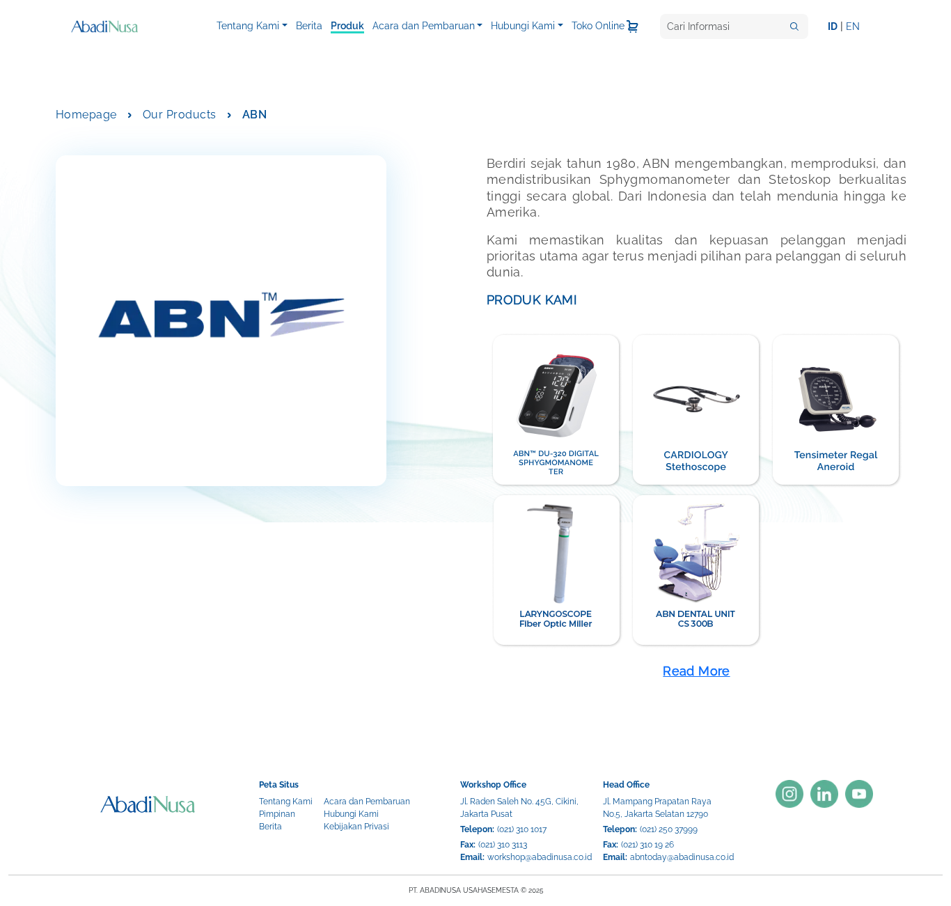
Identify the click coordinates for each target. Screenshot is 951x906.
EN (853, 26)
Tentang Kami (248, 25)
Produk (347, 25)
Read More (696, 671)
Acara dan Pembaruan (423, 25)
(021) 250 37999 (669, 829)
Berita (309, 25)
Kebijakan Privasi (356, 826)
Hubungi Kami (523, 25)
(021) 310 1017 (522, 829)
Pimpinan (277, 814)
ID (833, 26)
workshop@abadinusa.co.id (539, 857)
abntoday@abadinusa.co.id (682, 857)
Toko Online (598, 25)
